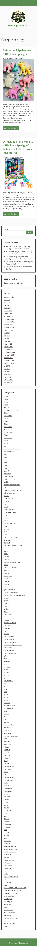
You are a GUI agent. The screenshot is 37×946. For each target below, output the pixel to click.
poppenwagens (9, 824)
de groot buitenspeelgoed (13, 545)
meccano (7, 758)
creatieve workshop (10, 537)
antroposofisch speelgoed (12, 449)
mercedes (7, 769)
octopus (6, 786)
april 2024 (7, 374)
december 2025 (9, 319)
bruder (6, 518)
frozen (6, 579)
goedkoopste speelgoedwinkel (14, 595)
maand (6, 752)
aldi (5, 446)
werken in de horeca (11, 918)
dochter (6, 556)
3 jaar (6, 413)
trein (5, 885)
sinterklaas (7, 841)
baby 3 (6, 471)
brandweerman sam (11, 512)
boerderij (7, 501)
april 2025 (7, 341)
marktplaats (8, 755)
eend (5, 570)
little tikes (7, 744)
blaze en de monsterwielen (13, 490)
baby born (7, 474)
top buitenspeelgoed (11, 877)
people (6, 802)
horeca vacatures (10, 623)
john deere (7, 667)
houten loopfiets (9, 639)
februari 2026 (8, 314)
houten (6, 634)
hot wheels (7, 625)
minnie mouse (9, 777)
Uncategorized (9, 896)
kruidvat (7, 728)
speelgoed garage (10, 846)
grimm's (6, 601)
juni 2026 (7, 303)
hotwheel (7, 628)
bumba (6, 526)
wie (5, 921)
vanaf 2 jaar (8, 899)
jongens (6, 675)
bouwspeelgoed (9, 510)
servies (6, 835)
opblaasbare (8, 791)
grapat (6, 598)
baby (5, 465)
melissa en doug (9, 766)
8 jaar (6, 435)
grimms (6, 603)
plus (5, 813)
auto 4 (6, 463)
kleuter (6, 714)
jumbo (6, 678)
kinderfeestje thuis (10, 706)
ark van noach (9, 452)
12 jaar (6, 402)
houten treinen (9, 650)
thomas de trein (9, 868)
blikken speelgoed (10, 493)
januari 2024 (8, 383)
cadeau (6, 529)
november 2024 (9, 355)
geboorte (7, 584)
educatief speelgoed (11, 568)
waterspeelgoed (9, 913)
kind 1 (6, 694)
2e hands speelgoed (11, 410)
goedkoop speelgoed (11, 592)
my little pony (8, 780)
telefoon (7, 863)
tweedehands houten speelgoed (15, 888)
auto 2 (6, 460)
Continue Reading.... (11, 128)
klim (5, 717)
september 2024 (9, 360)
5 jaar (6, 421)
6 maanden (8, 427)
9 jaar (6, 441)
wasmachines (8, 910)
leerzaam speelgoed (11, 736)
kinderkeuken (8, 708)
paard (6, 794)
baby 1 (6, 468)
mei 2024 (7, 372)
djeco (6, 554)
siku (5, 838)
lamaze (6, 730)
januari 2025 (8, 349)
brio (5, 515)
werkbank (7, 915)
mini (5, 775)
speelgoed (7, 844)
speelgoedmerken (10, 852)
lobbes (6, 747)
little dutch (7, 741)
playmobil (7, 810)
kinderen (7, 703)
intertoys (7, 661)
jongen (6, 672)
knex (5, 719)
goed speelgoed (9, 590)
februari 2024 (8, 380)
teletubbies (8, 866)
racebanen (7, 827)
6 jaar (6, 424)
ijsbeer (6, 656)
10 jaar (6, 396)
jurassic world (8, 681)
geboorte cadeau (10, 587)
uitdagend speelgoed (11, 893)
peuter (6, 805)
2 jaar (6, 405)
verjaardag (7, 904)
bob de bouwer (9, 499)
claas (5, 534)
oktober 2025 (8, 325)
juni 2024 (7, 369)
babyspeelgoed (9, 479)
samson (6, 832)
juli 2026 (7, 300)
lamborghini (8, 733)
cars (5, 532)
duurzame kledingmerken (12, 562)
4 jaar (6, 418)
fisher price (8, 576)
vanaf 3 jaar (8, 902)
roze (5, 830)
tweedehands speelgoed (12, 890)
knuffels (6, 722)
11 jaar (6, 399)
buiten (6, 521)
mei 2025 (7, 338)
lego (5, 739)
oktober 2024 (8, 358)
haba (5, 612)
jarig (5, 664)
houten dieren (9, 637)
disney (6, 551)
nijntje (6, 783)
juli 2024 (7, 366)
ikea (5, 659)
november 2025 (9, 322)
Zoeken (6, 229)
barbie (6, 482)
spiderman (7, 855)
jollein (6, 670)
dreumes (7, 559)
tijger (5, 871)
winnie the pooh (9, 924)
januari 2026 (8, 316)
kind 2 (6, 697)
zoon (5, 926)
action (6, 443)
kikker (6, 689)
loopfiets (7, 750)
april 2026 (7, 308)
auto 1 (6, 457)
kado (5, 683)
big (5, 487)
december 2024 (9, 352)
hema (6, 617)
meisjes (6, 763)
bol (5, 504)
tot (5, 879)
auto (5, 454)
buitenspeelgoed (9, 523)
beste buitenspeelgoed (12, 485)
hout (5, 631)
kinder (6, 700)
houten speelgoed (10, 642)
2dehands (7, 407)
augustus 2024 (9, 363)
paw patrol (7, 799)
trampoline (7, 882)
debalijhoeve (19, 58)
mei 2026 (7, 305)
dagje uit (7, 543)
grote (6, 609)
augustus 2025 (9, 330)
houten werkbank (10, 653)
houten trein (8, 648)
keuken (6, 686)
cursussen (7, 540)
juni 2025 (7, 336)
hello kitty (7, 614)
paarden (7, 797)
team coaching (9, 860)
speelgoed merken (10, 849)
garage (6, 581)
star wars (7, 857)
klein (5, 711)
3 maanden (8, 416)
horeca (6, 620)
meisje (6, 761)
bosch (6, 507)
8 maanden (8, 438)
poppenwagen (9, 821)
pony (5, 816)
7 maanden (8, 432)
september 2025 (9, 327)
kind (5, 692)
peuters (6, 808)
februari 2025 (8, 347)
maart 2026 (8, 311)
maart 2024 (8, 377)
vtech (6, 907)
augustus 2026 (9, 297)
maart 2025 (8, 344)
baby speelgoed (9, 476)
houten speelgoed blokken (13, 645)
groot (6, 606)
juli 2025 (7, 333)
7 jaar (6, 430)
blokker (6, 496)
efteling (6, 573)
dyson (6, 565)
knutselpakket (9, 725)
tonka (6, 874)
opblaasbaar (8, 788)
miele (6, 772)
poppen (6, 819)
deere (6, 548)
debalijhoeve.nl (18, 25)
